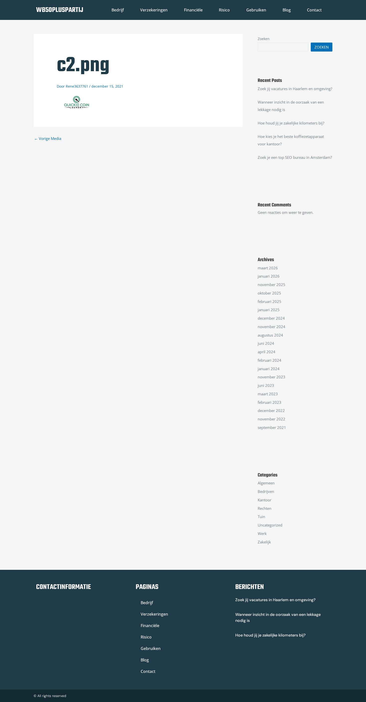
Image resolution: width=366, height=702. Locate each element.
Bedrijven (266, 491)
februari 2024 (269, 360)
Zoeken (264, 38)
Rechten (264, 508)
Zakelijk (264, 541)
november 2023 (271, 376)
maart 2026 (268, 267)
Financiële (193, 10)
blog (287, 10)
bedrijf (118, 10)
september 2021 (272, 427)
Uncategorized (270, 525)
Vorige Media (47, 138)
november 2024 (271, 326)
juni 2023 (266, 385)
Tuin (261, 516)
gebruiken (256, 10)
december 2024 (271, 318)
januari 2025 (269, 309)
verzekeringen (154, 10)
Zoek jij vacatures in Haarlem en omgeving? (295, 88)
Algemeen (266, 482)
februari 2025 (269, 301)
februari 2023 (269, 402)
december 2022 (271, 410)
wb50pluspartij (59, 10)
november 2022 (271, 418)
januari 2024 (269, 368)
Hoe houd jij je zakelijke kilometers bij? (291, 122)
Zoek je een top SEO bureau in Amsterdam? (295, 157)
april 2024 (266, 351)
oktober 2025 (269, 293)
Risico (224, 10)
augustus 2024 (270, 335)
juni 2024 (266, 343)
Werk (262, 533)
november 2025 (271, 284)
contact (314, 10)
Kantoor (264, 499)
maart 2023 (268, 393)
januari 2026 (269, 276)
